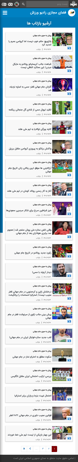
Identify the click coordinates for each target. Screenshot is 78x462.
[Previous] (24, 449)
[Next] (30, 449)
